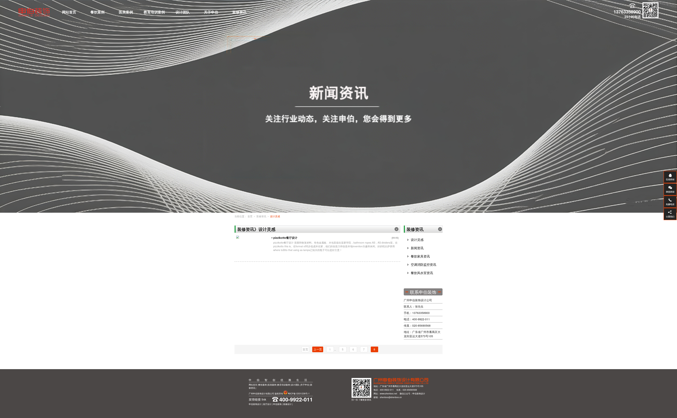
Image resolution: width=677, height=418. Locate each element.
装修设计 (287, 403)
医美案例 (126, 11)
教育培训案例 (154, 11)
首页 (250, 216)
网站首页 (69, 11)
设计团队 (183, 11)
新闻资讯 (417, 248)
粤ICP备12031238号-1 (299, 393)
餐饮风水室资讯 (422, 272)
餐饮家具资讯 (420, 256)
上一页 (317, 349)
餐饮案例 (97, 11)
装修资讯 (239, 11)
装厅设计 (267, 403)
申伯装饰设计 (255, 403)
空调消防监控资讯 (423, 264)
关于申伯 (211, 11)
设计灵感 (275, 216)
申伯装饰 (277, 403)
